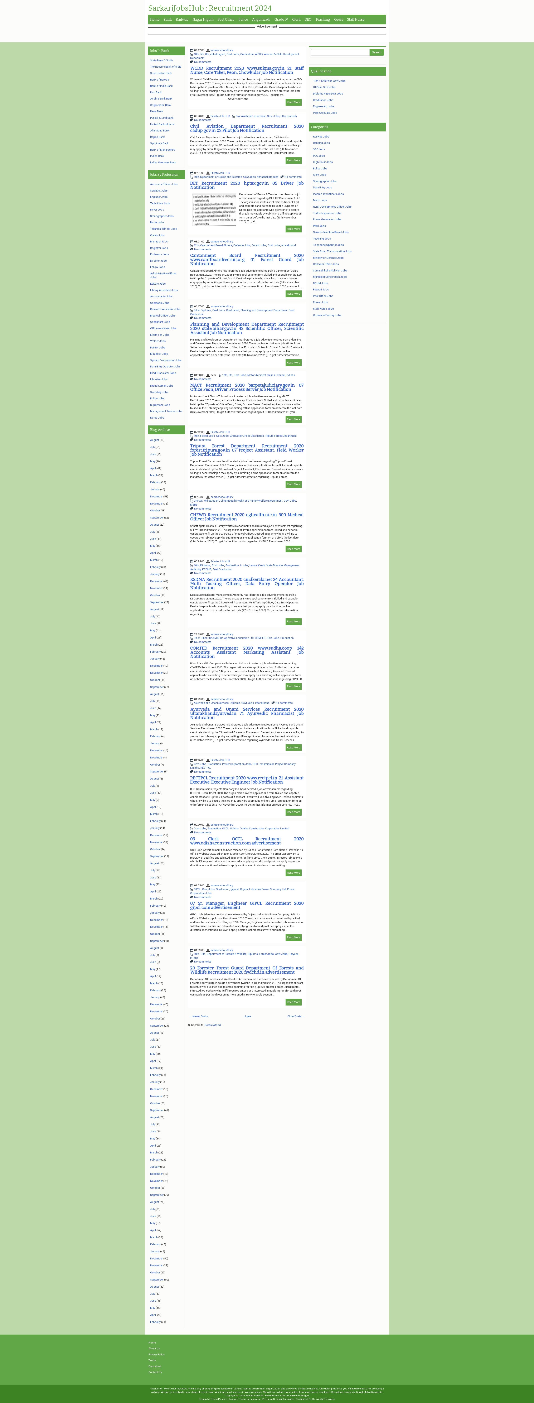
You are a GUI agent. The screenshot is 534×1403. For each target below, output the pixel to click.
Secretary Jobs (159, 392)
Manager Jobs (159, 241)
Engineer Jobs (159, 196)
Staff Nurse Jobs (323, 308)
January (155, 489)
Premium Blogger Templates (278, 1399)
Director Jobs (158, 260)
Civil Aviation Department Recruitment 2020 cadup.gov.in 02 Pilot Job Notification (247, 128)
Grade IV (281, 19)
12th (196, 245)
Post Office (226, 19)
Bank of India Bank (161, 85)
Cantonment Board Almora (216, 245)
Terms (152, 1360)
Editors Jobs (158, 283)
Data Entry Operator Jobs (165, 366)
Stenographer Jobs (162, 216)
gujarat (234, 889)
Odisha (290, 375)
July (152, 447)
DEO (308, 19)
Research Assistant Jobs (165, 309)
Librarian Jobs (159, 379)
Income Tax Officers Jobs (328, 194)
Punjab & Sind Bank (162, 117)
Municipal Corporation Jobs (330, 276)
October (155, 510)
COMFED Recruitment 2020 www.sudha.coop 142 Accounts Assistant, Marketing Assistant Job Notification (247, 652)
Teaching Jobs (322, 238)
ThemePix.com (218, 1399)
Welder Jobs (158, 341)
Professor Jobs (159, 254)
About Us (154, 1348)
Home (155, 19)
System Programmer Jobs (165, 360)
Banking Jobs (321, 142)
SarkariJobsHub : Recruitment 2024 (210, 8)
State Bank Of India (161, 60)
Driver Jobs (157, 209)
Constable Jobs (159, 302)
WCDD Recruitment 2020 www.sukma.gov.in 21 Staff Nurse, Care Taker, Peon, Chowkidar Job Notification (247, 70)
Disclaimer (155, 1366)
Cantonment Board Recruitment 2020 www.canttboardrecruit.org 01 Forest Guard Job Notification (247, 259)
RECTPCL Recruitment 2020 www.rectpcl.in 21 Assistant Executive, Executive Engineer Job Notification (247, 780)
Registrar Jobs (159, 248)
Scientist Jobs (159, 190)
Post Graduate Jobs (325, 112)
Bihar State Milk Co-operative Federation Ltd (227, 638)
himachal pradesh (267, 176)
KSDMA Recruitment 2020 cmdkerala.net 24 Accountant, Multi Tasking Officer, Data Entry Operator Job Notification (247, 583)
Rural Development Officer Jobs (332, 206)
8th (207, 54)
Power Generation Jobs (327, 219)
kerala (253, 565)
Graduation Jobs (323, 100)
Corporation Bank (160, 105)
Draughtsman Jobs (161, 385)
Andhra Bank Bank (161, 98)
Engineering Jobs (323, 106)
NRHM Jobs (320, 283)
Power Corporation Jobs (237, 764)
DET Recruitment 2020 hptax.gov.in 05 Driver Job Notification (247, 185)
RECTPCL (205, 767)
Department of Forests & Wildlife (226, 953)
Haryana (293, 953)
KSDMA (207, 569)
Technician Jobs (160, 203)
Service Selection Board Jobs (331, 232)
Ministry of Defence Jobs (328, 257)
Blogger (305, 1395)
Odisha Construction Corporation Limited (264, 828)
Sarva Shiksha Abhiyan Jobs (330, 270)
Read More (293, 102)
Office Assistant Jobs (163, 328)
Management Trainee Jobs (166, 411)
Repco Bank (157, 137)
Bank (168, 19)
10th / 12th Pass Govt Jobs (329, 80)
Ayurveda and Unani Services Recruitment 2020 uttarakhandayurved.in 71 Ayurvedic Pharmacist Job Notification (247, 713)
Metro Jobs (320, 200)
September (157, 517)
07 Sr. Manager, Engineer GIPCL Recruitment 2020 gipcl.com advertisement (247, 905)
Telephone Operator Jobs (328, 244)
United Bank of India (162, 124)
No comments (202, 61)
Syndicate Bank (159, 143)
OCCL (225, 828)
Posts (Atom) (213, 1025)
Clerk (296, 19)
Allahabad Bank (159, 130)
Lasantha (255, 1399)
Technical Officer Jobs (163, 228)
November (156, 503)
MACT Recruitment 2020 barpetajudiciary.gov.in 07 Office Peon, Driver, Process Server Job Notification (247, 387)
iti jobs (244, 565)
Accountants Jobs (161, 296)
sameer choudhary (222, 50)
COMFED (260, 638)
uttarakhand (288, 245)
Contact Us (155, 1372)
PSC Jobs (319, 155)
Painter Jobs (157, 347)
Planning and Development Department (264, 310)
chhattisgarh (217, 54)
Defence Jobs (242, 245)
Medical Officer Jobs (162, 315)
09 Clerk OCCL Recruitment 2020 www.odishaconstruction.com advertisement (247, 840)
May (152, 461)
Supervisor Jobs (160, 404)
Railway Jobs (321, 136)
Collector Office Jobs (326, 264)
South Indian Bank (161, 73)
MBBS (194, 504)
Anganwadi (261, 19)
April (153, 468)
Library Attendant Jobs (164, 290)
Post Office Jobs (323, 296)
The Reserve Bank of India (165, 66)
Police (243, 19)
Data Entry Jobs (322, 187)
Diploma (206, 310)
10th (196, 54)
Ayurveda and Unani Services (211, 702)
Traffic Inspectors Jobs (327, 213)
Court (338, 19)
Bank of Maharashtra (162, 149)
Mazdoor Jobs (159, 353)
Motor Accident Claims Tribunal (266, 375)
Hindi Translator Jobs (163, 373)
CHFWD (198, 500)
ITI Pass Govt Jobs (324, 87)
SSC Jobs (319, 149)
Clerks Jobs (157, 235)
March (154, 475)
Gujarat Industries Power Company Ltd (263, 889)
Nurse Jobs (157, 222)
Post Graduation (254, 435)
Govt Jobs (233, 54)
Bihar (197, 310)
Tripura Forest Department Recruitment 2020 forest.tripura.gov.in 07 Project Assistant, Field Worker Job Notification (247, 450)
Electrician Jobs (159, 334)
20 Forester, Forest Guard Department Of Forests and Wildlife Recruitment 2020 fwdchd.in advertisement (247, 970)
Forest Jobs (259, 245)
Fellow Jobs (157, 267)
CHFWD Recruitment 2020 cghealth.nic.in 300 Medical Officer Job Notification (247, 516)
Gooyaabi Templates (323, 1399)
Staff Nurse (356, 19)
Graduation (247, 54)
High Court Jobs (323, 162)
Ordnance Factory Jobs (327, 315)
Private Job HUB (220, 116)
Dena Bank (156, 111)
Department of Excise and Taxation (221, 176)
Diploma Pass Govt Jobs (328, 93)
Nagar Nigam (203, 19)
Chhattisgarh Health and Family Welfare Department (251, 500)
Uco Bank (156, 92)
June (153, 454)
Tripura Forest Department (281, 435)
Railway (182, 19)
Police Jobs (157, 398)
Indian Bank (157, 156)
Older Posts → (296, 1016)
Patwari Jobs (321, 289)
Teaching (323, 19)
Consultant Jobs (160, 321)
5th (202, 54)
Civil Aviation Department (251, 116)
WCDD (259, 54)
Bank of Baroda (159, 79)
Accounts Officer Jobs (164, 184)
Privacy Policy (157, 1354)
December (156, 496)
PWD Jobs (319, 225)
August (154, 440)
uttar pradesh (289, 116)
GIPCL (197, 889)
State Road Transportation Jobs (332, 251)
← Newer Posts (198, 1016)
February (155, 482)
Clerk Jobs (319, 174)
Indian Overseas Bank (163, 162)
